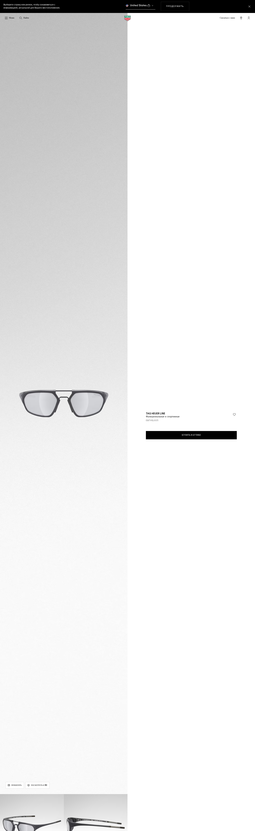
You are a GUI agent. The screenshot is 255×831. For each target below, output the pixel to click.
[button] (249, 18)
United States (138, 5)
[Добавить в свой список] (234, 414)
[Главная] (127, 18)
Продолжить (177, 6)
